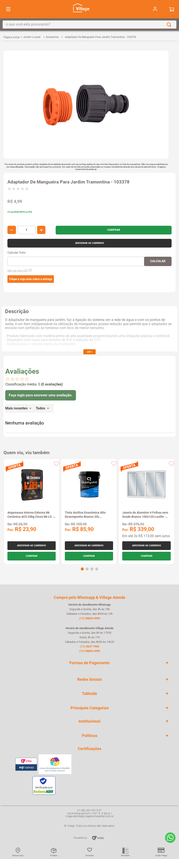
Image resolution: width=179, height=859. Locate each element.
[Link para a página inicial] (11, 37)
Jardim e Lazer (32, 37)
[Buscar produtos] (170, 24)
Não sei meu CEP (17, 270)
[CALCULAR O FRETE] (158, 261)
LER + (89, 352)
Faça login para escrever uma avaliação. (40, 395)
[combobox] (89, 24)
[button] (30, 279)
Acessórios (52, 37)
